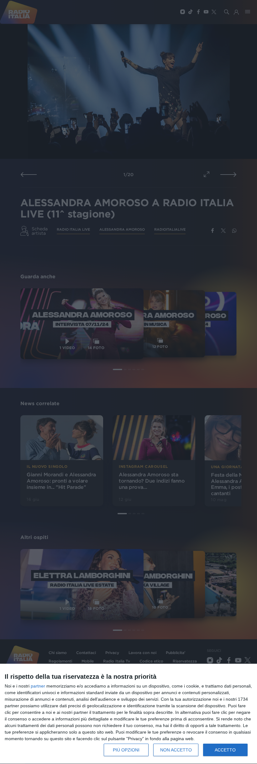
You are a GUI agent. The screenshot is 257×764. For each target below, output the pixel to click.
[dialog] (128, 714)
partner (38, 686)
